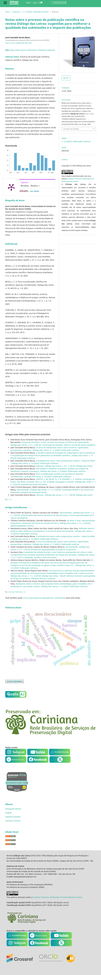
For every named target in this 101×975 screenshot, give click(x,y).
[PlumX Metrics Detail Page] (11, 187)
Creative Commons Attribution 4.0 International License (57, 897)
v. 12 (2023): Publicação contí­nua (36, 12)
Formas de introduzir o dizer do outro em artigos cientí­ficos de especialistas (55, 442)
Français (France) (12, 820)
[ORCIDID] (51, 962)
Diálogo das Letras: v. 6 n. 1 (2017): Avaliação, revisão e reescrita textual (53, 556)
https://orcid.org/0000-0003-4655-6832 (18, 43)
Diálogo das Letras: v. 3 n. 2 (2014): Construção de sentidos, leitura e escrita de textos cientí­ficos (53, 445)
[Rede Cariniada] (50, 734)
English (8, 812)
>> (11, 499)
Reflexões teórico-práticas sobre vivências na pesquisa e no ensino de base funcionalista (53, 529)
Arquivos (16, 12)
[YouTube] (38, 755)
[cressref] (20, 962)
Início (7, 12)
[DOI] (70, 962)
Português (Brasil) (13, 809)
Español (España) (13, 816)
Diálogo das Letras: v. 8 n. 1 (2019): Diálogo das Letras (68, 466)
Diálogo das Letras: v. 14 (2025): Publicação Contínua (35, 463)
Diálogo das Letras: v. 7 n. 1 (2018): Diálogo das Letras (68, 495)
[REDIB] (16, 793)
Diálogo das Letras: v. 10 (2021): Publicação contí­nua (48, 476)
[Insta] (16, 754)
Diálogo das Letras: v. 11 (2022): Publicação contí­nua (56, 450)
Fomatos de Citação (71, 129)
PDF (67, 78)
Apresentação (23, 489)
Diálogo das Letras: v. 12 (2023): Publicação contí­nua (64, 586)
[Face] (37, 762)
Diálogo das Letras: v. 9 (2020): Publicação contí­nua (63, 471)
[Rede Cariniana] (26, 923)
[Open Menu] (5, 2)
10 (20, 592)
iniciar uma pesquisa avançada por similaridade (44, 598)
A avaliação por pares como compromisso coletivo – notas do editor (65, 460)
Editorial (40, 466)
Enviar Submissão (14, 681)
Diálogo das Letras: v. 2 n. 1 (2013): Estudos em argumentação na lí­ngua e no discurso (50, 548)
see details (34, 191)
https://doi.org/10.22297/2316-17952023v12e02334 (32, 50)
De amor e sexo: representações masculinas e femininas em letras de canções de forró (53, 521)
